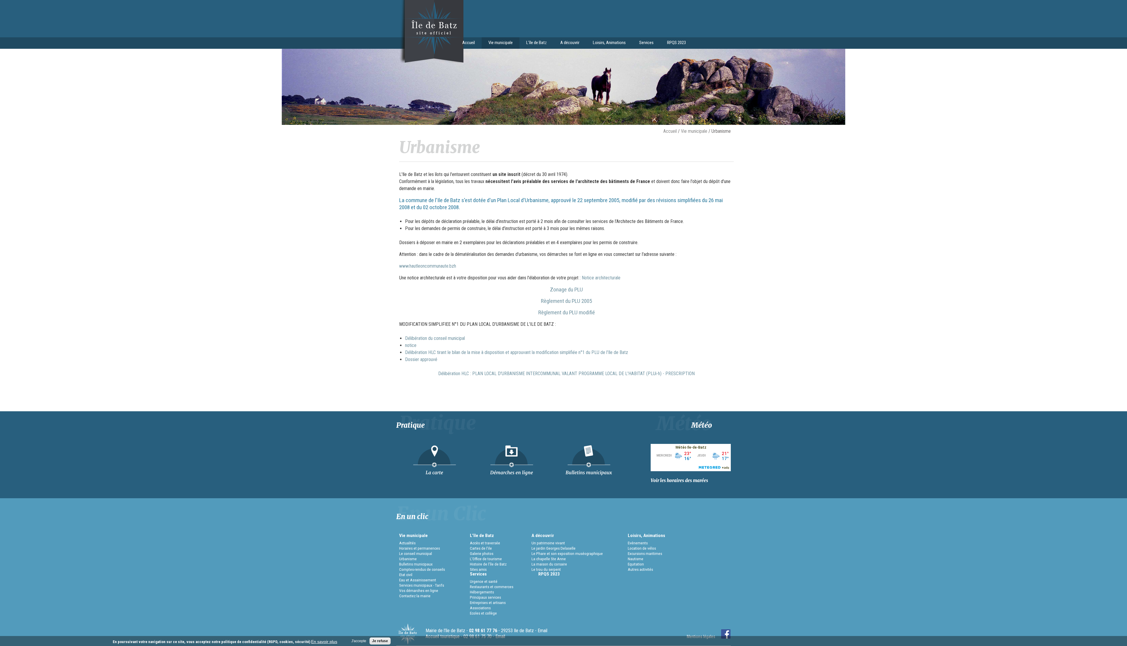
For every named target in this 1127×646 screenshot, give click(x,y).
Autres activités (640, 569)
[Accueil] (430, 61)
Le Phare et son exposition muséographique (567, 553)
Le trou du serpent (546, 569)
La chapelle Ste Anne (549, 558)
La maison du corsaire (549, 564)
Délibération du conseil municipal (435, 338)
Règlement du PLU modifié (566, 312)
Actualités (407, 543)
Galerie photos (481, 553)
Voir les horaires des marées (679, 480)
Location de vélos (642, 548)
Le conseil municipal (415, 553)
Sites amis (478, 569)
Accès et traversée (485, 543)
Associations (480, 607)
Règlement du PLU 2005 (566, 301)
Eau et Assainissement (417, 580)
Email (542, 630)
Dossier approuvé (421, 359)
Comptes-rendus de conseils (422, 569)
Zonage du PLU (566, 289)
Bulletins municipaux (416, 564)
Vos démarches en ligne (418, 590)
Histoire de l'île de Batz (488, 564)
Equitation (636, 564)
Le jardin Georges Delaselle (554, 548)
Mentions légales (701, 636)
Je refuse (380, 641)
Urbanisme (408, 558)
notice (410, 345)
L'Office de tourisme (486, 558)
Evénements (638, 543)
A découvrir (566, 43)
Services (643, 43)
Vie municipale (497, 43)
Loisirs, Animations (606, 43)
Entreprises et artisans (488, 602)
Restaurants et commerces (491, 586)
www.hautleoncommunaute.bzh (427, 266)
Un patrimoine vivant (548, 543)
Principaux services (485, 597)
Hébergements (482, 592)
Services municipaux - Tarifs (421, 585)
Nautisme (635, 558)
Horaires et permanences (419, 548)
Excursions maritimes (645, 553)
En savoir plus (324, 641)
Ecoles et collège (483, 613)
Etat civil (405, 574)
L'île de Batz (533, 43)
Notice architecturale (600, 278)
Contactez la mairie (415, 595)
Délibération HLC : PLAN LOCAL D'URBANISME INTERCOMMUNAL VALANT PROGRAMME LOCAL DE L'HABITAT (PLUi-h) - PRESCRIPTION (566, 373)
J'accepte (358, 641)
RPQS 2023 (676, 42)
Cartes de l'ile (481, 548)
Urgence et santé (483, 581)
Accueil (468, 42)
